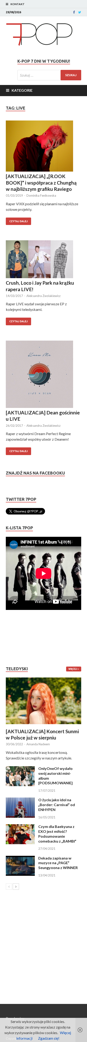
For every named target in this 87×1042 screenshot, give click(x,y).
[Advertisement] (20, 638)
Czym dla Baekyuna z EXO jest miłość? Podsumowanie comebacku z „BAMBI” (57, 833)
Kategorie (22, 90)
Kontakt (17, 4)
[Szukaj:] (49, 75)
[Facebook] (74, 12)
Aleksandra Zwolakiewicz (43, 296)
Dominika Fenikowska (41, 195)
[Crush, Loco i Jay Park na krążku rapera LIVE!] (43, 260)
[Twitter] (79, 12)
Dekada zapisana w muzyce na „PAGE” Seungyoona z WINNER (58, 863)
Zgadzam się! (48, 1038)
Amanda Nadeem (38, 744)
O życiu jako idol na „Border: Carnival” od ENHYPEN (56, 805)
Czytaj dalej (18, 221)
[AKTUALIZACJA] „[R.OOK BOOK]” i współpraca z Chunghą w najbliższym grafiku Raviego (41, 182)
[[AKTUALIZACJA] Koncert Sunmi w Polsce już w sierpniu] (43, 700)
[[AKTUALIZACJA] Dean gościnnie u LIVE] (43, 375)
